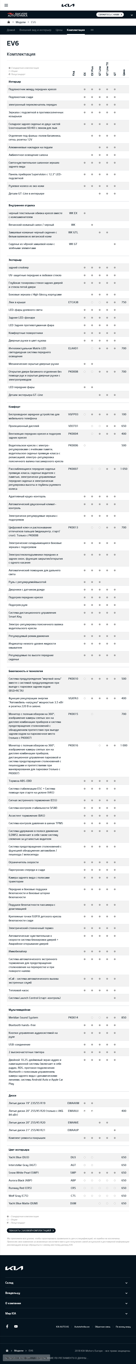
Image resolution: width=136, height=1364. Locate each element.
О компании (13, 1303)
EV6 (33, 22)
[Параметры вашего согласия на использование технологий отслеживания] (26, 1357)
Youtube (16, 1326)
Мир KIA (10, 1313)
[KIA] (68, 5)
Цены (59, 29)
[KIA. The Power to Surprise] (14, 1268)
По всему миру (123, 1326)
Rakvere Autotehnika (8, 22)
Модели (21, 22)
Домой (11, 29)
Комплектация (76, 29)
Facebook (7, 1326)
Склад (9, 1282)
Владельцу (12, 1292)
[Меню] (6, 5)
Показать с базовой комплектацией (30, 1230)
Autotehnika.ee (82, 1326)
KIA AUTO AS (62, 1326)
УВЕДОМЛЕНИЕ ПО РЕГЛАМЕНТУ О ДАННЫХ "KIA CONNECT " (62, 1357)
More (92, 30)
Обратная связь (102, 1326)
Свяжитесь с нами (108, 14)
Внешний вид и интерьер (35, 29)
